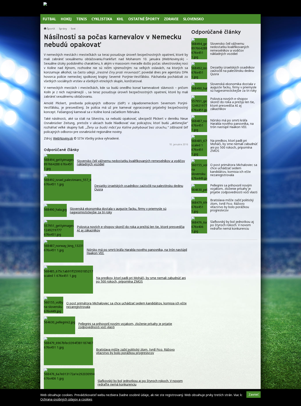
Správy (63, 28)
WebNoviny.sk (63, 138)
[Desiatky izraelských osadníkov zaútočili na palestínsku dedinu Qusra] (199, 70)
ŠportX (51, 28)
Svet (73, 28)
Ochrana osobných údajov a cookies (66, 399)
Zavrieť (253, 394)
